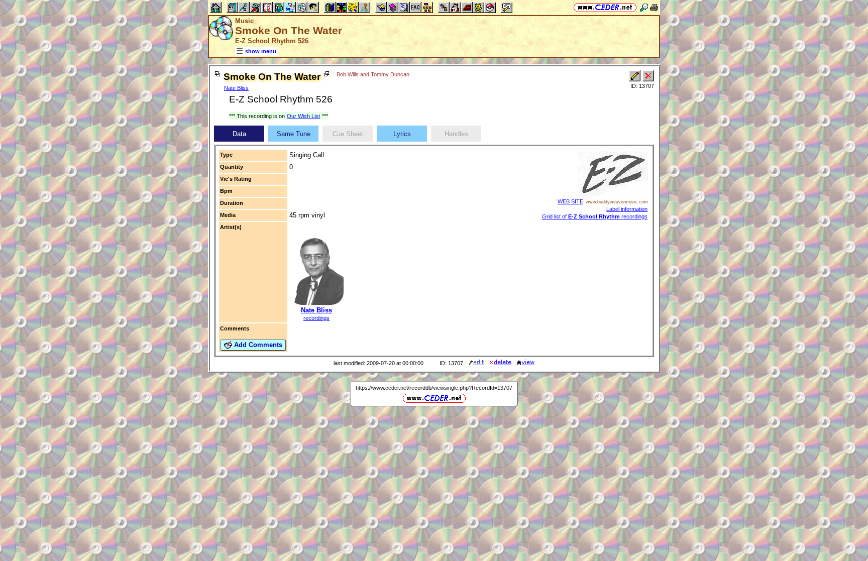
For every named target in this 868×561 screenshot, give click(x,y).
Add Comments (257, 345)
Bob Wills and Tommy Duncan (373, 74)
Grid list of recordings (594, 216)
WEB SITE (570, 201)
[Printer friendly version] (654, 7)
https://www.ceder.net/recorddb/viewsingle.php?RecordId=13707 (434, 388)
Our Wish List (303, 116)
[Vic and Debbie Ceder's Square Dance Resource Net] (605, 7)
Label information (626, 209)
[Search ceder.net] (644, 7)
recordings (316, 318)
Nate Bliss (236, 88)
